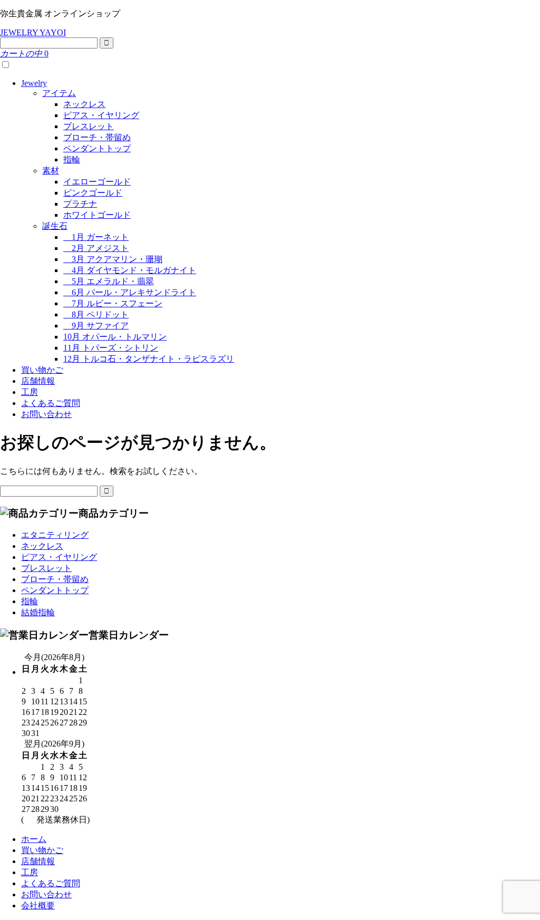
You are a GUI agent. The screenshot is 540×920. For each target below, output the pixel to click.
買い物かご (42, 369)
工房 (29, 392)
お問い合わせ (46, 414)
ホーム (33, 839)
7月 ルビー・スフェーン (112, 303)
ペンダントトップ (97, 148)
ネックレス (84, 104)
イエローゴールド (97, 181)
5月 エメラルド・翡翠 (108, 281)
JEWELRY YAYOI (33, 32)
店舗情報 (38, 380)
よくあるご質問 (50, 403)
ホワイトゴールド (97, 214)
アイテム (59, 93)
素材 (50, 170)
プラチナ (80, 203)
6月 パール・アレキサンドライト (129, 292)
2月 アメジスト (96, 248)
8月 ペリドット (96, 314)
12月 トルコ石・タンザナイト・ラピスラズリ (148, 358)
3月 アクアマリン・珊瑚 (112, 259)
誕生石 (55, 225)
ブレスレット (88, 126)
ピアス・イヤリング (101, 115)
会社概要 (38, 905)
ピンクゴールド (92, 192)
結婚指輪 (38, 612)
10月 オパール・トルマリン (115, 336)
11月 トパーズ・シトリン (110, 347)
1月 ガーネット (96, 237)
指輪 (71, 159)
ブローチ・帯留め (97, 137)
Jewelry (34, 83)
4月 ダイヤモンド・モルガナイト (129, 270)
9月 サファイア (96, 325)
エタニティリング (55, 534)
